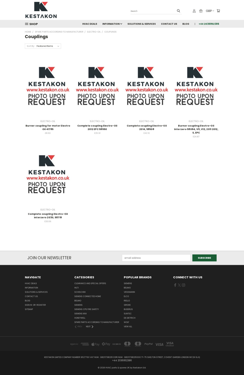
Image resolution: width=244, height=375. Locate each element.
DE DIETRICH (129, 317)
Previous (235, 365)
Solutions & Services (141, 24)
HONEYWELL (79, 317)
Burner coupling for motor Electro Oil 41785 (48, 127)
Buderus (128, 309)
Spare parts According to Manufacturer (96, 322)
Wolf (126, 322)
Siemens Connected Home (87, 296)
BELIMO (77, 300)
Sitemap (29, 309)
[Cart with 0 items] (218, 10)
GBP (209, 11)
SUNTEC (128, 313)
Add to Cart (48, 92)
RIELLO (127, 300)
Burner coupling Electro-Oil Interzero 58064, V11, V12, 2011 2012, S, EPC (196, 129)
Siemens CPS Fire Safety (86, 309)
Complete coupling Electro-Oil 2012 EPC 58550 (97, 127)
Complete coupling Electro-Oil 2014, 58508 (147, 127)
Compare (47, 86)
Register (41, 305)
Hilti (76, 287)
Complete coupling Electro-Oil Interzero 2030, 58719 (48, 215)
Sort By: (31, 46)
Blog (185, 24)
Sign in (29, 305)
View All (128, 326)
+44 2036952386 (209, 24)
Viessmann (129, 292)
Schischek (80, 292)
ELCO (126, 296)
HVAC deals (89, 24)
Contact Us (169, 24)
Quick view (47, 80)
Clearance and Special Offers (90, 283)
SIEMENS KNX (80, 313)
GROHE (127, 305)
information (111, 24)
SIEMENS (78, 305)
